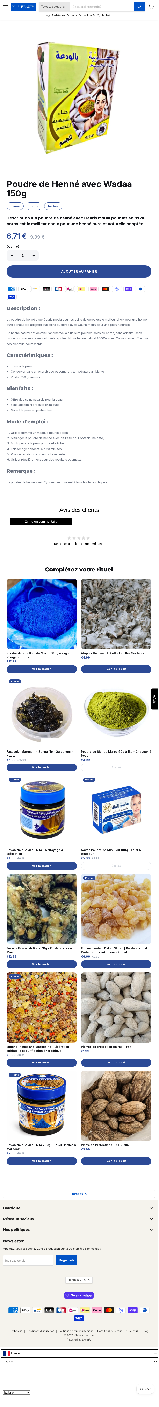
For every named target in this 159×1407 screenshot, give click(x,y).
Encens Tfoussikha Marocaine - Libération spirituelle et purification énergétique (38, 1048)
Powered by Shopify (79, 1340)
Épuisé (116, 767)
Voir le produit (41, 668)
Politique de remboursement (76, 1331)
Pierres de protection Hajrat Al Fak (106, 1046)
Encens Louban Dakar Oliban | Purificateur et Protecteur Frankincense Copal (114, 950)
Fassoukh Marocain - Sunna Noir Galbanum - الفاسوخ (40, 753)
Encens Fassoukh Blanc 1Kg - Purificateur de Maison (39, 950)
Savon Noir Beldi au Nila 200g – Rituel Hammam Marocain (41, 1147)
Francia (77, 1280)
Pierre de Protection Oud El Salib (105, 1145)
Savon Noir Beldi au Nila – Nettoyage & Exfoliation (35, 851)
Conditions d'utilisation (40, 1331)
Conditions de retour (109, 1331)
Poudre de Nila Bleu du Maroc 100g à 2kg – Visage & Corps (38, 655)
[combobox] (80, 1353)
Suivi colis (132, 1331)
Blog (145, 1331)
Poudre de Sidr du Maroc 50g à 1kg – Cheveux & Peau (116, 753)
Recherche (16, 1331)
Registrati (66, 1260)
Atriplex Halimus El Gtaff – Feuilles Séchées (112, 653)
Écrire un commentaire (41, 521)
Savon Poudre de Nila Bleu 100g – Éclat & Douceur (111, 851)
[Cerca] (139, 6)
